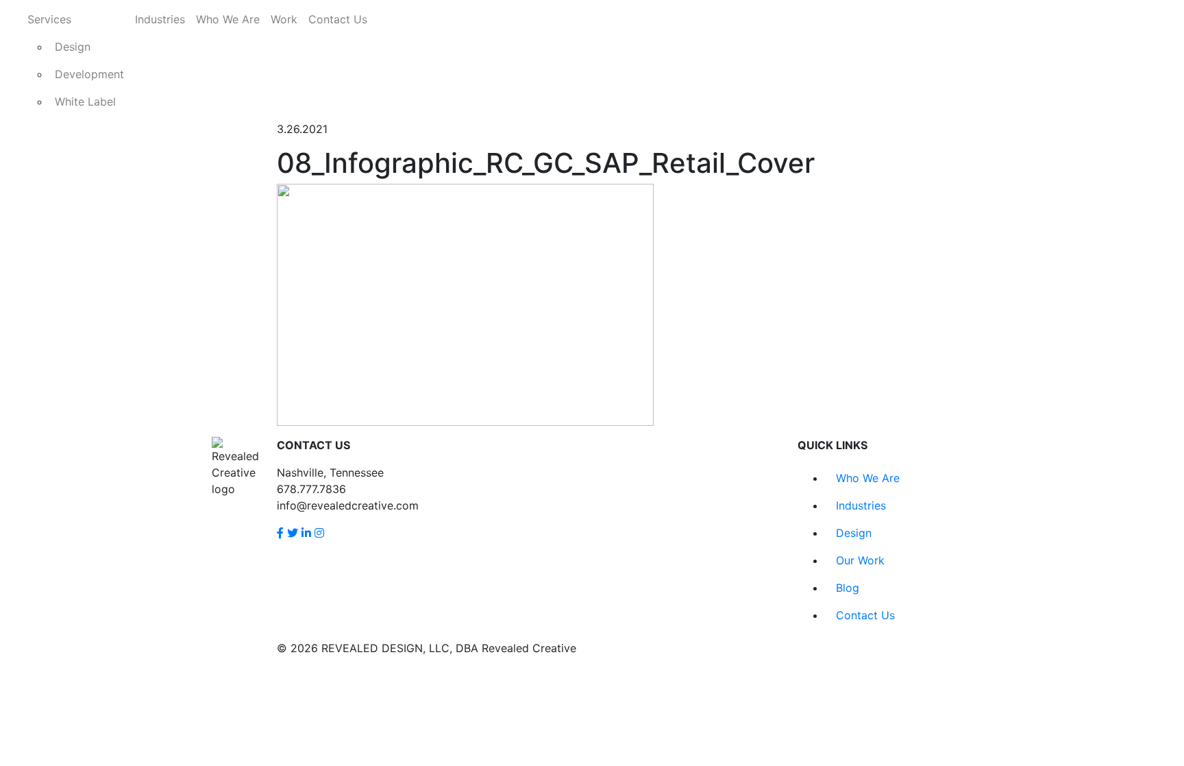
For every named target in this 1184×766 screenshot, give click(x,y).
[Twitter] (292, 533)
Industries (160, 19)
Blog (847, 588)
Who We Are (228, 19)
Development (89, 74)
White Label (85, 101)
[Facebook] (280, 533)
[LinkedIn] (306, 533)
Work (284, 19)
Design (72, 46)
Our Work (860, 560)
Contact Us (337, 19)
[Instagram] (319, 533)
